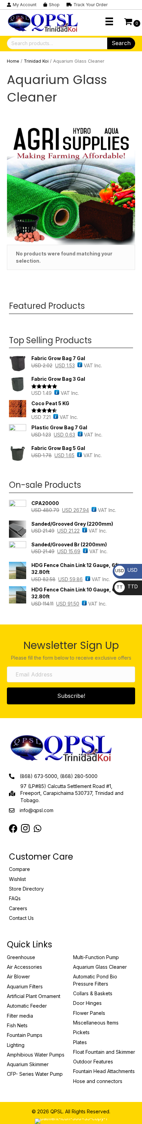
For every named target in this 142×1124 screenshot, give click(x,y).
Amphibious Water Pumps (35, 1055)
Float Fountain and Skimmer (104, 1052)
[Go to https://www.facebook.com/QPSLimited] (13, 828)
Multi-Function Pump (96, 957)
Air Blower (18, 976)
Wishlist (17, 879)
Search (121, 43)
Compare (19, 869)
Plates (80, 1042)
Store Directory (26, 889)
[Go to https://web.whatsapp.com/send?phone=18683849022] (37, 828)
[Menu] (109, 21)
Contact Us (21, 918)
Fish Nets (17, 1025)
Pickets (81, 1032)
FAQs (15, 898)
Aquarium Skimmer (28, 1064)
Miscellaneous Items (96, 1023)
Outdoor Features (93, 1061)
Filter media (20, 1016)
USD (126, 570)
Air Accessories (24, 967)
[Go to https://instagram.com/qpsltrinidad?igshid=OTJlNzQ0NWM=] (25, 829)
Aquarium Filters (25, 986)
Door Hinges (87, 1003)
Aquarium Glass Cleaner (100, 967)
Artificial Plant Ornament (33, 996)
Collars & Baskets (92, 993)
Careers (18, 908)
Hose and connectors (97, 1081)
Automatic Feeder (27, 1006)
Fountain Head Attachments (104, 1071)
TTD (127, 586)
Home (13, 61)
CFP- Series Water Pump (35, 1074)
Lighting (15, 1045)
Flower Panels (89, 1013)
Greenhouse (21, 957)
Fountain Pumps (24, 1035)
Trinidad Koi (36, 61)
